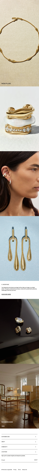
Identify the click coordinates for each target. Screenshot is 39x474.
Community (4, 446)
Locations (4, 451)
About (3, 441)
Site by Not (24, 469)
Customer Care (6, 436)
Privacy (14, 469)
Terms (19, 469)
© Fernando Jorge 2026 (7, 469)
